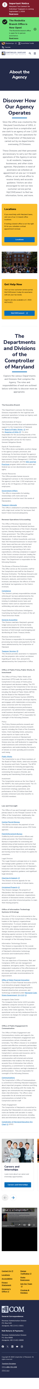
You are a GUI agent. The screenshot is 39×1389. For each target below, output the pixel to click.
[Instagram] (22, 1346)
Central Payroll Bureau (11, 822)
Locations (19, 239)
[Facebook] (2, 1346)
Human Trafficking (24, 1272)
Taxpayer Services (9, 651)
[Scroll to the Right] (13, 1197)
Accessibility (7, 1279)
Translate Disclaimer (9, 1364)
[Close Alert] (35, 29)
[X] (7, 1346)
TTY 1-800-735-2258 (9, 1367)
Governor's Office (6, 1290)
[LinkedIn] (12, 1346)
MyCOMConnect (17, 313)
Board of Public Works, (14, 429)
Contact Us (6, 1271)
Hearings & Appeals (10, 878)
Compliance (6, 591)
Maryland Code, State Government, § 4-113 (19, 994)
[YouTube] (17, 1346)
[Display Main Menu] (34, 53)
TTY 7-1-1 (5, 1371)
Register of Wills (12, 432)
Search (30, 53)
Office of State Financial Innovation (15, 980)
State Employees (25, 1278)
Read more (13, 14)
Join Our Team (26, 1284)
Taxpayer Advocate (9, 505)
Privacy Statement (6, 1283)
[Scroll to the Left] (5, 1197)
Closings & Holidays (24, 1291)
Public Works (7, 756)
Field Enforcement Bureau (12, 834)
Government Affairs (10, 491)
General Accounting (9, 620)
